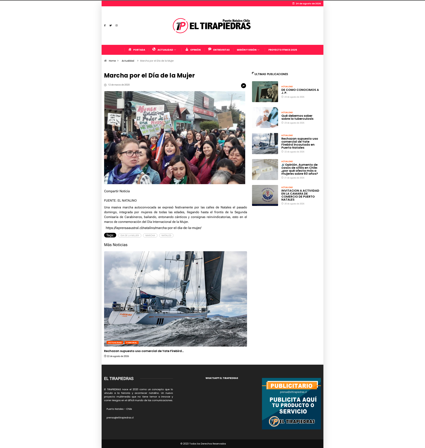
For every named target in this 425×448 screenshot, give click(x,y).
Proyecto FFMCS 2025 (282, 49)
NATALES (166, 235)
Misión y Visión (246, 49)
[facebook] (105, 25)
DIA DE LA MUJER (130, 235)
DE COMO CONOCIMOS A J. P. (300, 91)
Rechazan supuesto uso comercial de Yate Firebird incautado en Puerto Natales (299, 143)
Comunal (131, 342)
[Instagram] (117, 25)
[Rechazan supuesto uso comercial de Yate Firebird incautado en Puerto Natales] (265, 143)
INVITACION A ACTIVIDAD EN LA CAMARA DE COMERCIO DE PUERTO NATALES (300, 195)
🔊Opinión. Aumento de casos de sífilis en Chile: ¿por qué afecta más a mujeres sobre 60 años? (299, 169)
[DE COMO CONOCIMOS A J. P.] (265, 91)
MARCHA (150, 235)
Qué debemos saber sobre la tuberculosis (297, 117)
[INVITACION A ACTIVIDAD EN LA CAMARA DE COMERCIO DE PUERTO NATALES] (265, 195)
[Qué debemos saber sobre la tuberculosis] (265, 117)
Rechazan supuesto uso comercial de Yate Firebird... (144, 351)
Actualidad (128, 60)
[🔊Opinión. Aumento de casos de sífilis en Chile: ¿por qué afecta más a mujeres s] (265, 169)
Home (112, 60)
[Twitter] (110, 25)
